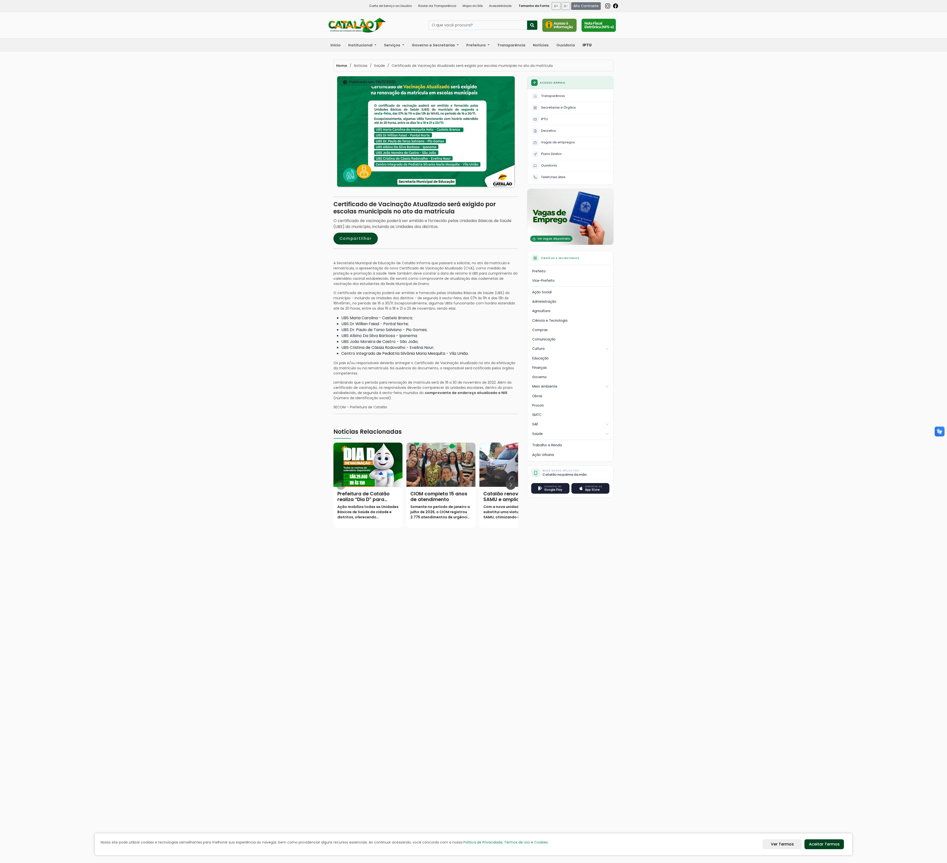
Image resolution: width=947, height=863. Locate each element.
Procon (538, 405)
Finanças (539, 367)
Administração (544, 301)
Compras (540, 330)
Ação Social (542, 292)
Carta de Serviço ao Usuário (390, 6)
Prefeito (539, 271)
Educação (540, 358)
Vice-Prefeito (543, 280)
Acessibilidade (500, 6)
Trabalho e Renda (547, 445)
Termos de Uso (517, 842)
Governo (539, 377)
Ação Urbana (543, 454)
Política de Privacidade (482, 842)
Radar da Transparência (437, 6)
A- (566, 5)
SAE (535, 424)
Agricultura (541, 311)
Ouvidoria (565, 45)
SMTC (537, 415)
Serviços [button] (392, 45)
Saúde (537, 434)
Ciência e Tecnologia (549, 320)
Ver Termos (782, 844)
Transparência (511, 45)
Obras (537, 396)
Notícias (541, 45)
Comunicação (544, 339)
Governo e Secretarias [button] (434, 45)
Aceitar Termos (824, 844)
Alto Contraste (586, 5)
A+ (556, 5)
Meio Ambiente (544, 386)
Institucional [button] (360, 45)
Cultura (538, 348)
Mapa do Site (473, 6)
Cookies (541, 842)
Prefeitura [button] (476, 45)
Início (335, 45)
